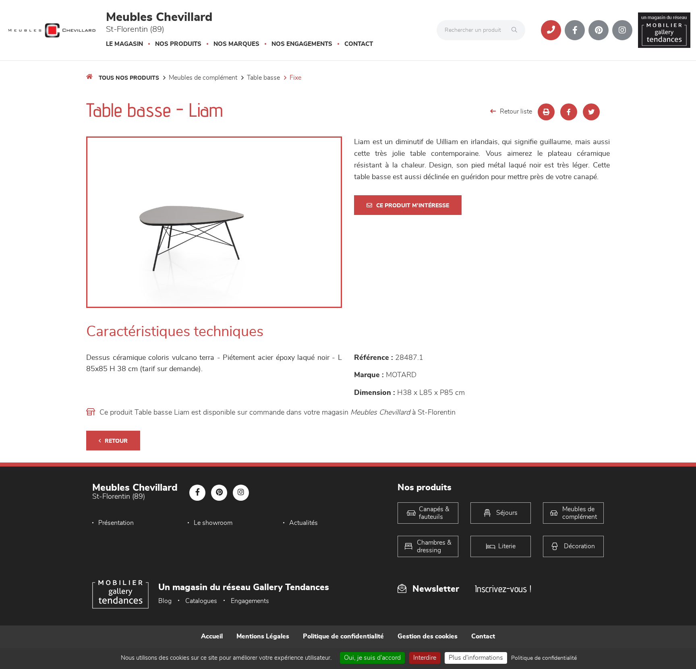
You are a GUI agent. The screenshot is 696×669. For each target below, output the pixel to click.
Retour (116, 441)
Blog (165, 601)
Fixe (295, 77)
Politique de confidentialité (343, 636)
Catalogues (201, 601)
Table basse (263, 77)
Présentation (116, 523)
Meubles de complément (203, 77)
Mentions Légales (262, 636)
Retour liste (516, 111)
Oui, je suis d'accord (372, 658)
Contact (358, 44)
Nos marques (236, 44)
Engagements (250, 601)
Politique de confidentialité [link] (544, 658)
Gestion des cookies (428, 636)
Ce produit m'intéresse (412, 206)
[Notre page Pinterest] (598, 30)
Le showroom (213, 523)
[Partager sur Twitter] (591, 111)
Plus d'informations (476, 658)
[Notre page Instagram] (622, 30)
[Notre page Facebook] (575, 30)
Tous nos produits (129, 78)
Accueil (212, 636)
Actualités (303, 523)
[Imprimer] (546, 111)
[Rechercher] (516, 30)
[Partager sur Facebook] (568, 111)
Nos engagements (301, 44)
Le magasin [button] (124, 44)
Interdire (424, 658)
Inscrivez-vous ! (503, 589)
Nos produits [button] (178, 44)
